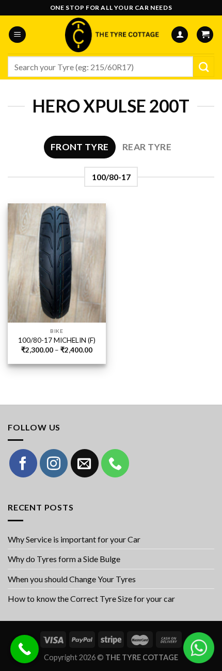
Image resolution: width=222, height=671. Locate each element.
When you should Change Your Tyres (72, 579)
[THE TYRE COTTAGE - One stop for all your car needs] (111, 34)
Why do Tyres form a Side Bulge (64, 559)
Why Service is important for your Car (74, 539)
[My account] (179, 34)
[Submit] (203, 66)
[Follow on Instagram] (54, 463)
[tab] (80, 147)
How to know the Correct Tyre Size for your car (91, 598)
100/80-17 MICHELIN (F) (57, 340)
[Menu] (17, 34)
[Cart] (205, 34)
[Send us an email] (85, 463)
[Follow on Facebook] (23, 463)
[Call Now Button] (24, 649)
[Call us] (115, 463)
